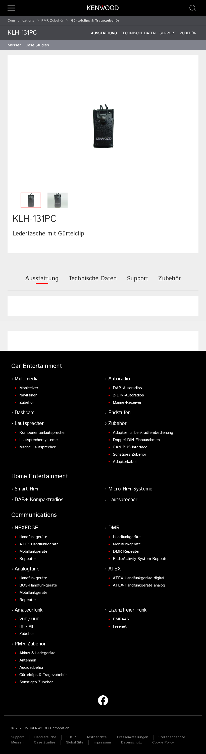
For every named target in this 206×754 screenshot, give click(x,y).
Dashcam (24, 412)
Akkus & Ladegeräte (37, 653)
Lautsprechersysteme (38, 440)
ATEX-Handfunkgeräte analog (139, 585)
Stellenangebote (172, 737)
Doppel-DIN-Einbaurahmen (136, 440)
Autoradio (119, 379)
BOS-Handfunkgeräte (38, 585)
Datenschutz (131, 742)
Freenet (120, 626)
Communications (21, 20)
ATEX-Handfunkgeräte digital (138, 578)
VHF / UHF (29, 619)
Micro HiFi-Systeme (130, 489)
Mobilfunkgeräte (33, 551)
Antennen (27, 660)
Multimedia (26, 379)
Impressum (102, 742)
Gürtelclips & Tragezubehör (43, 675)
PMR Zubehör (52, 20)
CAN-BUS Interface (130, 447)
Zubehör (188, 33)
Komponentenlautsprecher (42, 433)
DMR (114, 528)
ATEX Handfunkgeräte (39, 544)
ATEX (114, 569)
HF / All (26, 626)
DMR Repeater (126, 551)
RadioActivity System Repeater (141, 559)
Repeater (27, 559)
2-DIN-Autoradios (128, 395)
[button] (11, 8)
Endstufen (119, 412)
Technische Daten (138, 33)
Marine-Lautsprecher (37, 447)
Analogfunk (27, 569)
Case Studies (45, 742)
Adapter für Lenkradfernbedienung (143, 433)
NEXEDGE (26, 528)
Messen (15, 45)
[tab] (42, 282)
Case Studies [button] (37, 45)
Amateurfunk (29, 610)
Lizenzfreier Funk (127, 610)
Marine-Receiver (127, 402)
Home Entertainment (39, 476)
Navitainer (28, 395)
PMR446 (121, 619)
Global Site (74, 742)
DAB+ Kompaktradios (39, 500)
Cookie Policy (163, 742)
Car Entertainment (36, 366)
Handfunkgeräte (33, 537)
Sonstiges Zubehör (129, 454)
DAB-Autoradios (127, 388)
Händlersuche (45, 737)
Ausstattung (104, 33)
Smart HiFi (26, 489)
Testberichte (96, 737)
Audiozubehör (31, 668)
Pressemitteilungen (132, 737)
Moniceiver (28, 388)
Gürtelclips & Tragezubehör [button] (95, 20)
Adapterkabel (124, 462)
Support (168, 33)
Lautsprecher (29, 423)
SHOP (71, 737)
